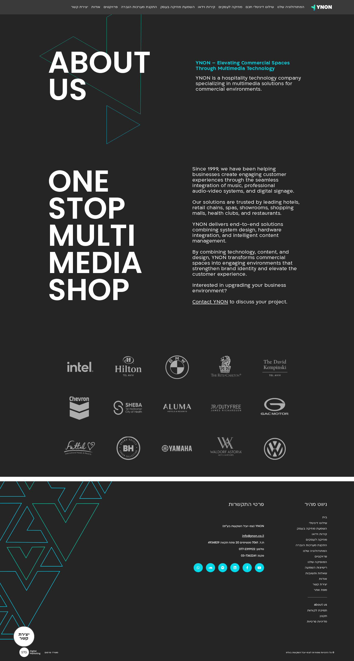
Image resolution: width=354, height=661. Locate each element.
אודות (95, 7)
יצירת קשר (79, 7)
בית (324, 517)
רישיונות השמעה (316, 568)
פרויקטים (111, 7)
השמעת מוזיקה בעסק (177, 7)
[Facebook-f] (247, 567)
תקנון (323, 616)
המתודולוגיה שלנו (290, 7)
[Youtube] (259, 567)
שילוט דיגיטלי (318, 523)
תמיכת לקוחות (317, 610)
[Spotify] (222, 567)
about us (320, 605)
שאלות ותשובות (316, 573)
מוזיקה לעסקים (231, 7)
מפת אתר (320, 590)
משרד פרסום (51, 652)
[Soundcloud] (210, 567)
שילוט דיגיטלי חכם (260, 7)
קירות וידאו (206, 7)
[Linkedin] (234, 567)
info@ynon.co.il (253, 536)
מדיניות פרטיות (317, 621)
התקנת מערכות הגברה (139, 7)
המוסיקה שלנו (317, 562)
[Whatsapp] (198, 567)
